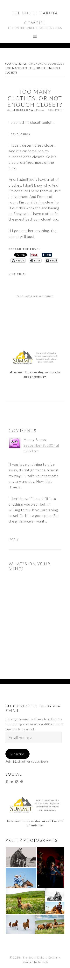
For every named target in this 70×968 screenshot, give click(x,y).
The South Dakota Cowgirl (40, 957)
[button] (20, 857)
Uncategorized (43, 296)
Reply (14, 539)
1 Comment (55, 109)
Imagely (43, 962)
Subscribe (17, 754)
